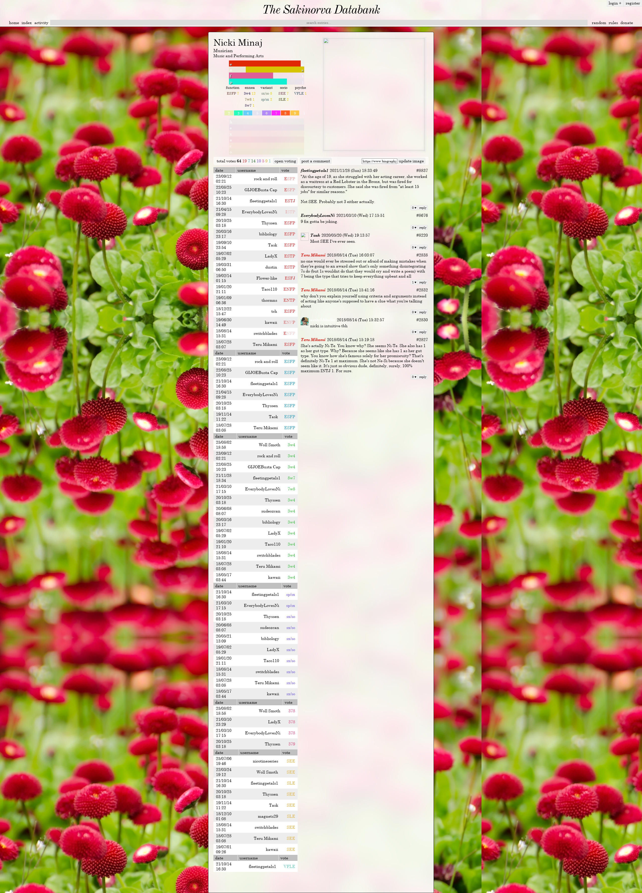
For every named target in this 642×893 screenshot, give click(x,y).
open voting (285, 160)
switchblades (322, 319)
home (14, 22)
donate (626, 22)
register (633, 3)
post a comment (315, 160)
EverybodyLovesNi (318, 215)
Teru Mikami (313, 255)
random (599, 22)
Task (315, 235)
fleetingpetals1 (314, 170)
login (615, 3)
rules (613, 22)
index (27, 22)
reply (422, 208)
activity (41, 22)
